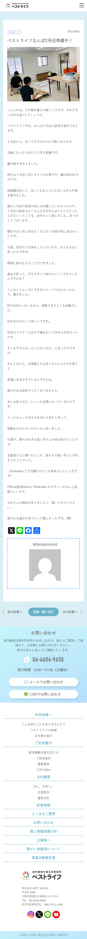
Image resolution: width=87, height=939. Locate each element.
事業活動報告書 (43, 857)
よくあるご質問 (43, 813)
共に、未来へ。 (43, 786)
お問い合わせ (43, 822)
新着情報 (43, 805)
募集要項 (43, 764)
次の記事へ (70, 611)
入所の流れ (43, 769)
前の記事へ (14, 611)
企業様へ (43, 840)
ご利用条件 (43, 758)
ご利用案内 (43, 743)
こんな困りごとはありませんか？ (43, 724)
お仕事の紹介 (43, 735)
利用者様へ (43, 714)
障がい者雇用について (43, 849)
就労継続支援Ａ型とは (43, 752)
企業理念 (43, 792)
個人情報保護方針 (43, 831)
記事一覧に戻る (43, 611)
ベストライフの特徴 (43, 730)
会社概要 (43, 777)
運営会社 (43, 798)
